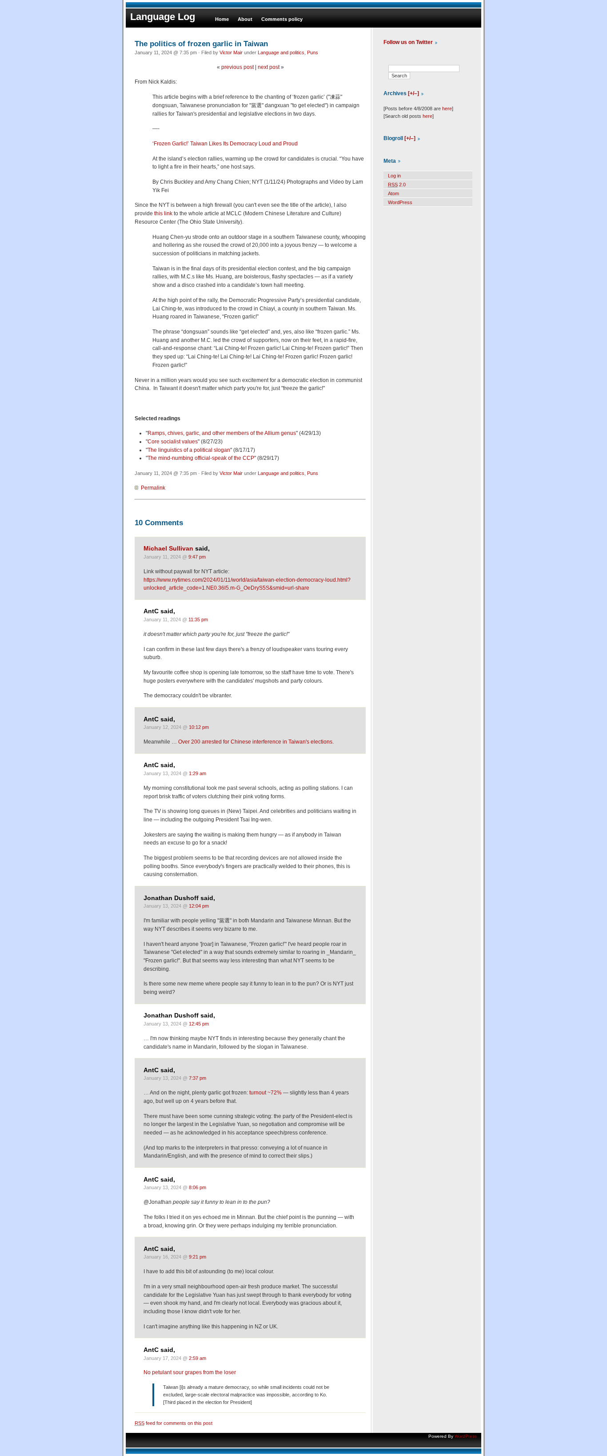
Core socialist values (173, 441)
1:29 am (197, 773)
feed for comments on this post (173, 1423)
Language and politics (281, 52)
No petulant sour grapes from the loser (190, 1372)
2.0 (397, 184)
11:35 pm (198, 619)
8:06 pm (197, 1187)
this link (163, 213)
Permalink (153, 488)
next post (269, 67)
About (245, 19)
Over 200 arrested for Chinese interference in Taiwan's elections (255, 742)
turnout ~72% (265, 1093)
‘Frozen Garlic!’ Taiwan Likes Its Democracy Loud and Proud (225, 144)
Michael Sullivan (168, 548)
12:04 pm (199, 906)
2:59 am (197, 1358)
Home (222, 19)
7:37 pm (197, 1078)
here (447, 108)
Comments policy (282, 19)
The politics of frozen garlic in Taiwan (201, 43)
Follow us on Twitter (408, 42)
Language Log (162, 16)
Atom (393, 193)
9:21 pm (197, 1256)
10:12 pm (199, 727)
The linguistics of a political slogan (189, 450)
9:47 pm (197, 556)
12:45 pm (199, 1023)
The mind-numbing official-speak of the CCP (201, 458)
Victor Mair (231, 52)
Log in (394, 175)
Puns (312, 52)
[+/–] (413, 93)
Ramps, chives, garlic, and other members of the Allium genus (222, 433)
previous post (237, 67)
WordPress (400, 202)
